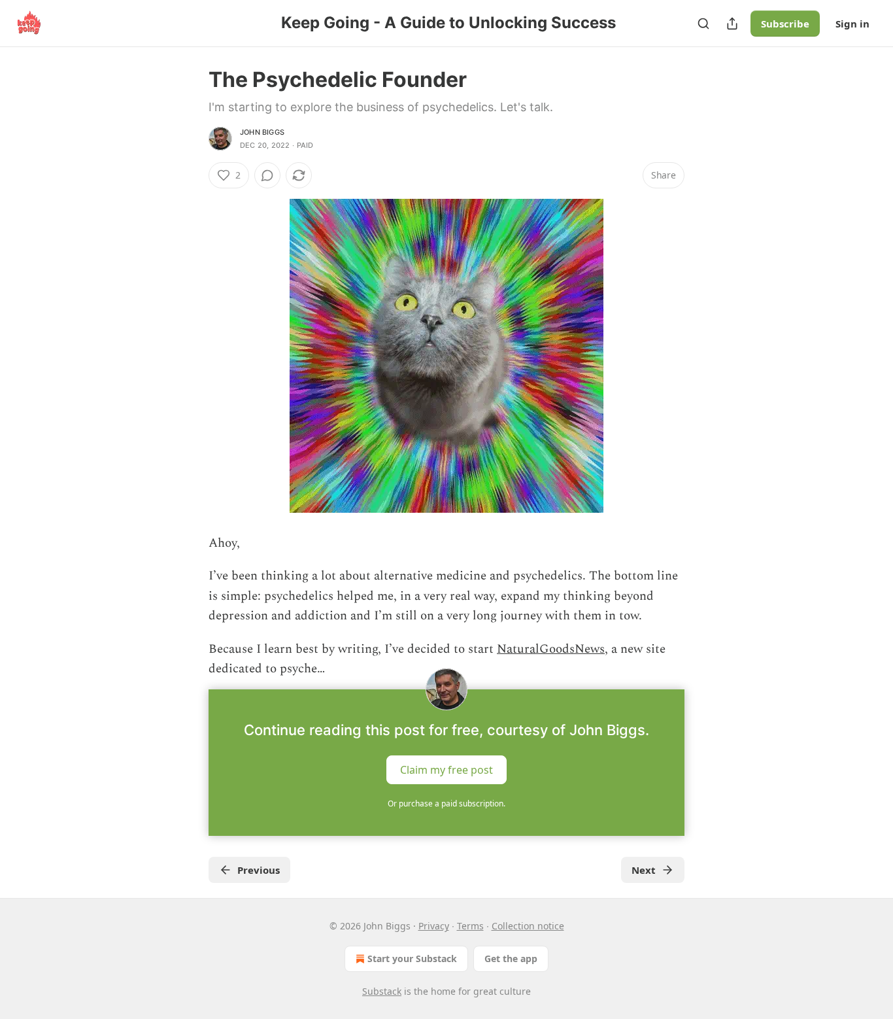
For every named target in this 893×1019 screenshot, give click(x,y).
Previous (258, 869)
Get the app (510, 958)
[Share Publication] (732, 23)
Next (644, 869)
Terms (470, 926)
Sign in (852, 23)
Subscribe (785, 23)
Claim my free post (446, 770)
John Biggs (262, 132)
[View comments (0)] (267, 175)
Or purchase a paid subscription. (446, 803)
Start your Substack (412, 958)
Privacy (433, 926)
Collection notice (528, 926)
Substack (381, 991)
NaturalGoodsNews (551, 649)
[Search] (703, 23)
